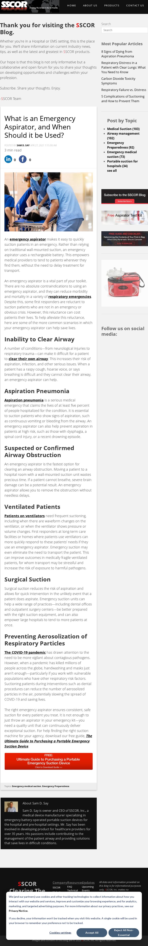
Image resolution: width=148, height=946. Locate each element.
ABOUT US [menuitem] (90, 5)
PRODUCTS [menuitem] (111, 5)
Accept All (91, 932)
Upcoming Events (88, 888)
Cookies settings (60, 932)
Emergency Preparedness (55, 786)
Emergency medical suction (26, 786)
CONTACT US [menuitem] (135, 5)
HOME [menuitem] (71, 5)
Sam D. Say (23, 145)
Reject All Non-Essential (124, 932)
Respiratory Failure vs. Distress (123, 90)
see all (112, 170)
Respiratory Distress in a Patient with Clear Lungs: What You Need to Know (123, 67)
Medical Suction (123, 129)
